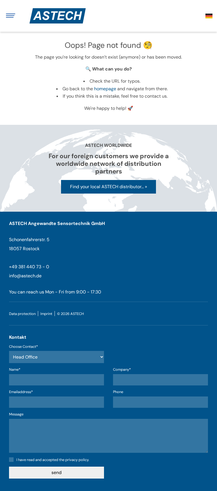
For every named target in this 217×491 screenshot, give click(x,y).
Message (16, 414)
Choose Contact (23, 347)
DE (208, 16)
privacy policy (76, 459)
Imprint (46, 313)
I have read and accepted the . (52, 459)
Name (18, 370)
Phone (118, 392)
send (56, 472)
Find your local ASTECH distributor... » (108, 187)
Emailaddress (21, 392)
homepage (105, 89)
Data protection (22, 313)
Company (122, 370)
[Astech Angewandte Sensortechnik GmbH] (59, 15)
